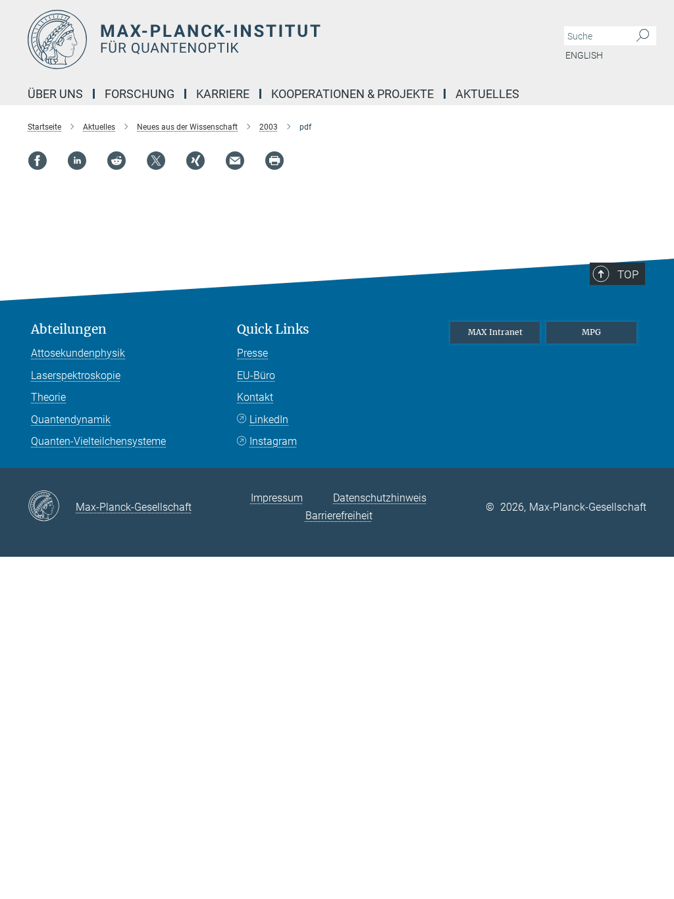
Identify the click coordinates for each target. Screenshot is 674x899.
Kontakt (255, 397)
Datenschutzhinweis (380, 498)
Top (627, 274)
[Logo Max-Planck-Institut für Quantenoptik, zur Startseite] (274, 39)
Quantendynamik (71, 419)
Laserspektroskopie (75, 375)
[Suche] (642, 36)
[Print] (274, 160)
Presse (252, 353)
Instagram (273, 441)
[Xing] (195, 160)
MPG (591, 332)
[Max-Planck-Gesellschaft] (52, 507)
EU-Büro (256, 375)
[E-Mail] (235, 160)
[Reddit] (116, 160)
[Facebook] (37, 160)
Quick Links (273, 329)
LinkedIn (268, 419)
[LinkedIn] (77, 160)
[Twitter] (156, 160)
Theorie (48, 397)
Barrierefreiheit (339, 515)
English (584, 55)
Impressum (277, 498)
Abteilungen (69, 329)
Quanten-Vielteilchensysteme (98, 441)
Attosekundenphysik (78, 353)
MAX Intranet (495, 332)
